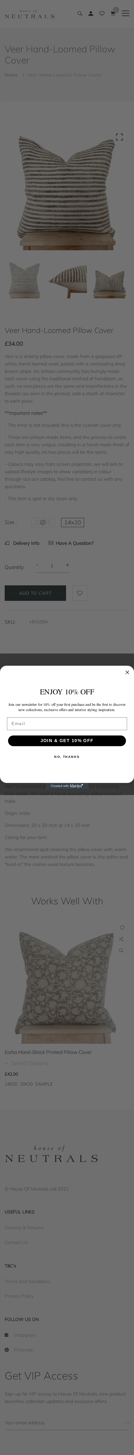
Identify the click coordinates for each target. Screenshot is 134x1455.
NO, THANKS (67, 757)
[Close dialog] (127, 672)
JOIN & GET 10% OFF (67, 740)
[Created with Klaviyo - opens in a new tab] (67, 786)
